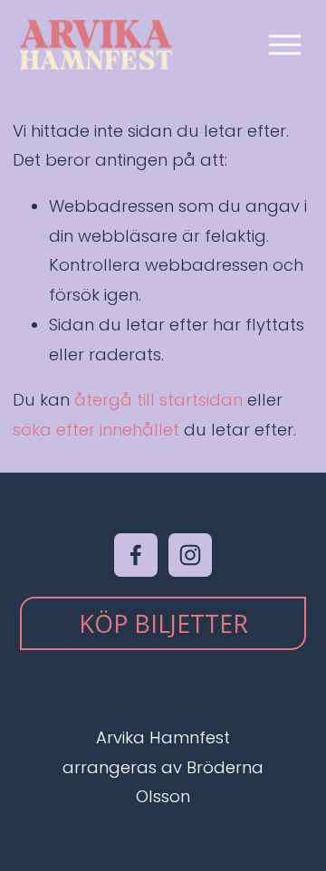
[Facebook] (136, 555)
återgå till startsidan (158, 399)
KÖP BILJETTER (163, 623)
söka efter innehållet (96, 429)
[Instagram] (190, 555)
